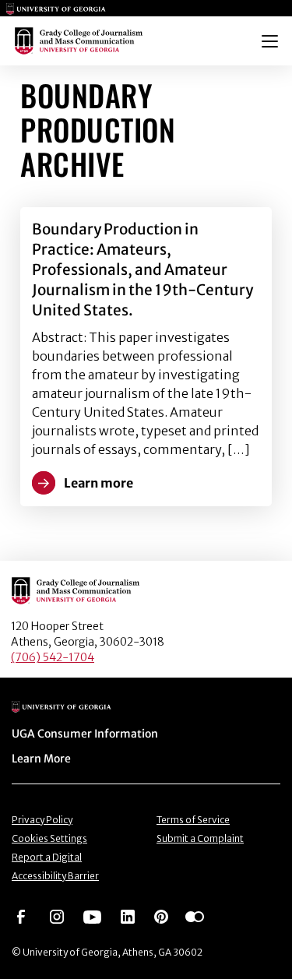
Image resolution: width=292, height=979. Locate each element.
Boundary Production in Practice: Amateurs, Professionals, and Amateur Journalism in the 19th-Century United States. (142, 269)
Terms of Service (193, 820)
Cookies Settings (49, 838)
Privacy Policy (42, 820)
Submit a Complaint (200, 838)
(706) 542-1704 (52, 657)
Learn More (41, 759)
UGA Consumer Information (85, 734)
